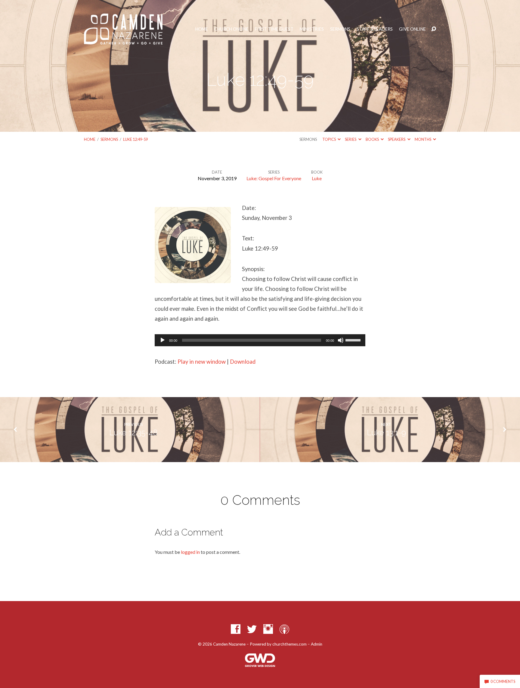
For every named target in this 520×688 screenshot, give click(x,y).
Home (201, 29)
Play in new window (202, 361)
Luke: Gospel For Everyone (273, 178)
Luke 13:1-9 (386, 432)
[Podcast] (284, 629)
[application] (260, 340)
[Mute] (341, 340)
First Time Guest (274, 29)
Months (423, 139)
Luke (317, 178)
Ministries (312, 29)
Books (372, 139)
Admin (316, 644)
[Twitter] (252, 629)
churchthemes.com (289, 644)
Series (351, 139)
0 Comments (502, 681)
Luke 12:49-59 (135, 139)
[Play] (162, 340)
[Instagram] (268, 629)
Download (242, 361)
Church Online (231, 29)
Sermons (340, 29)
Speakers (397, 139)
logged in (190, 552)
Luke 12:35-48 (133, 432)
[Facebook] (235, 629)
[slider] (353, 339)
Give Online (412, 29)
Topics (329, 139)
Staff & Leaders (375, 29)
